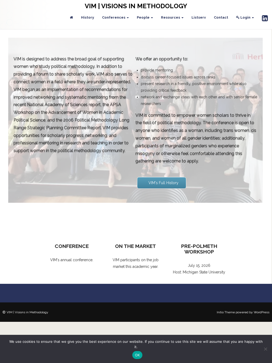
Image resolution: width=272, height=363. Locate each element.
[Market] (135, 222)
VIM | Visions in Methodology (136, 6)
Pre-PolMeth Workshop (199, 249)
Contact (221, 17)
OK (137, 355)
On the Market (135, 246)
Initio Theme (226, 312)
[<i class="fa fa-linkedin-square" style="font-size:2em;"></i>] (265, 18)
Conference (72, 246)
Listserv (199, 17)
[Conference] (72, 222)
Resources (171, 17)
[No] (265, 349)
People (143, 17)
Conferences (114, 17)
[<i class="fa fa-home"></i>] (71, 17)
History (87, 17)
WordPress (261, 312)
